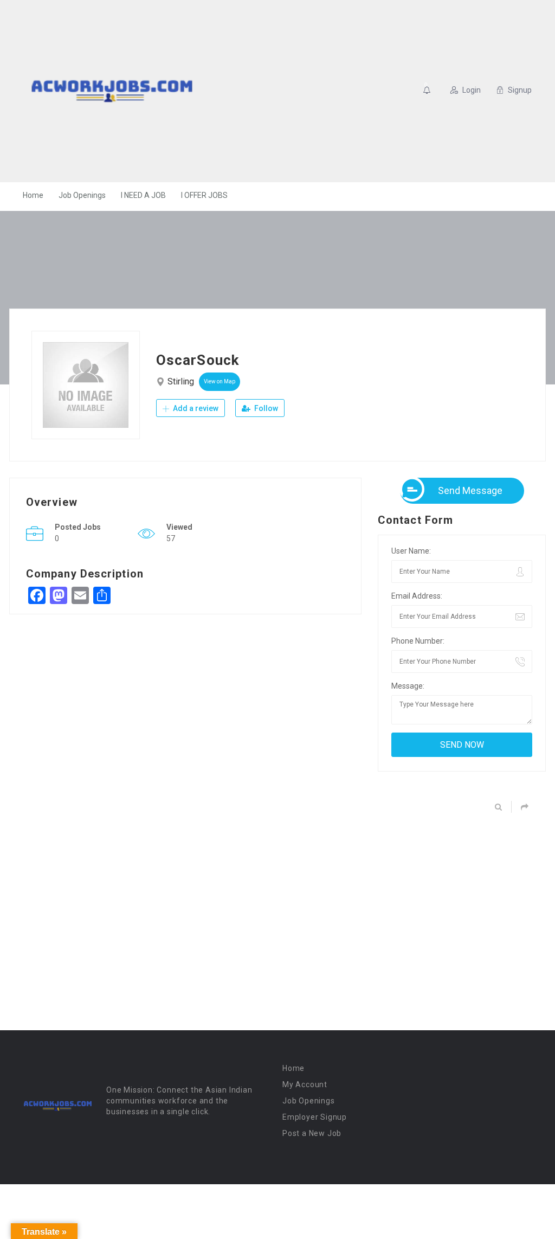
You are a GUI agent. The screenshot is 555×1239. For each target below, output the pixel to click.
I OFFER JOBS (204, 195)
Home (33, 195)
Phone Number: (417, 641)
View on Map (219, 381)
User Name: (411, 551)
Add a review (194, 408)
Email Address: (416, 596)
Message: (407, 686)
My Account (304, 1084)
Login (471, 90)
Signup (520, 90)
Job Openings (82, 195)
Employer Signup (314, 1117)
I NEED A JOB (143, 195)
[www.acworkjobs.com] (112, 91)
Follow (265, 408)
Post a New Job (311, 1133)
